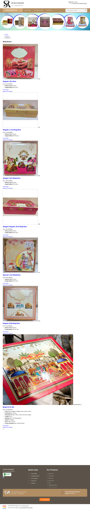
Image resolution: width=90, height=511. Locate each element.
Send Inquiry (6, 89)
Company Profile (38, 10)
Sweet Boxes (51, 480)
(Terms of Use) (26, 505)
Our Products (11, 10)
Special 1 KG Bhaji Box (12, 275)
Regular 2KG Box (9, 81)
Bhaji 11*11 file (8, 407)
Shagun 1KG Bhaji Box (11, 178)
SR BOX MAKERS (17, 4)
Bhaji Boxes (51, 473)
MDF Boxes (50, 478)
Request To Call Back (8, 91)
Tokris (49, 483)
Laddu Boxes (51, 476)
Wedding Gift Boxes (52, 485)
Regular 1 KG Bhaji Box (12, 130)
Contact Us (49, 10)
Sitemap (33, 483)
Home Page (27, 10)
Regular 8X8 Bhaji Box (11, 323)
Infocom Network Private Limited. (26, 507)
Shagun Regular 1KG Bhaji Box (15, 226)
